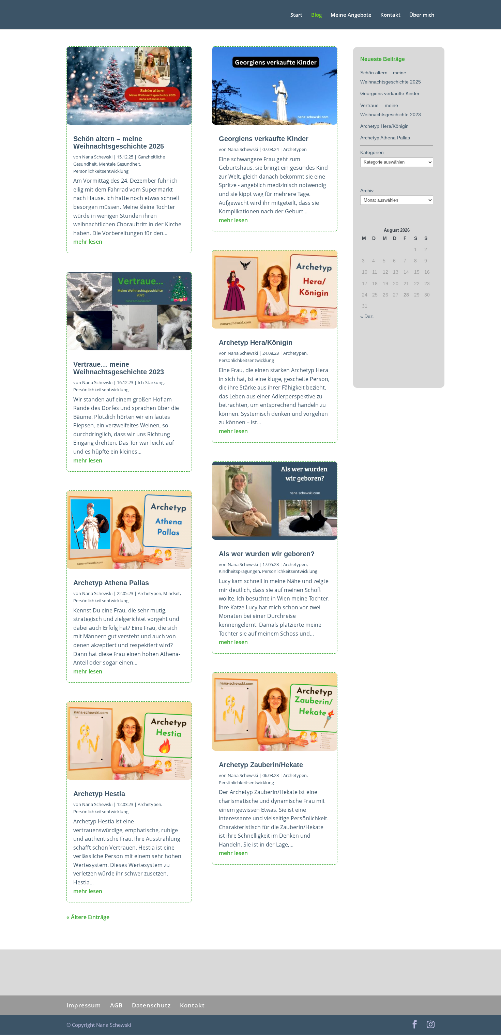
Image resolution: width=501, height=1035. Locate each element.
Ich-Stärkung (151, 382)
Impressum (83, 1005)
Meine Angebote (351, 15)
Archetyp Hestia (99, 793)
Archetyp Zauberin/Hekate (261, 764)
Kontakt (390, 15)
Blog (316, 15)
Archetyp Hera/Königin (255, 342)
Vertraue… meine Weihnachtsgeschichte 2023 (118, 368)
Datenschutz (151, 1005)
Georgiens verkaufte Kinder (263, 138)
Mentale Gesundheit (119, 164)
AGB (116, 1005)
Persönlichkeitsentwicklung (100, 171)
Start (296, 15)
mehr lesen (87, 241)
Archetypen (149, 593)
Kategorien (372, 152)
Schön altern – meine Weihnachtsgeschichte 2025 (118, 142)
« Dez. (367, 316)
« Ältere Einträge (87, 917)
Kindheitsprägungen (239, 571)
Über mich (422, 15)
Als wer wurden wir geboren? (267, 554)
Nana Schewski (97, 157)
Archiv (367, 190)
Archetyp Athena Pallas (111, 583)
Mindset (171, 593)
